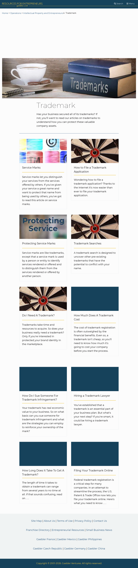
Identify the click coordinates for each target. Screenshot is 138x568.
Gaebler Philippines (90, 539)
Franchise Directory (38, 530)
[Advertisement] (69, 36)
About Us (49, 520)
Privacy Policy (83, 520)
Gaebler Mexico (66, 539)
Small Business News (99, 530)
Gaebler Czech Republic (47, 548)
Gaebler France (45, 539)
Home (5, 13)
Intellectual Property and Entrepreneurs (43, 13)
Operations (15, 13)
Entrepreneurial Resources (68, 530)
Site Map (36, 520)
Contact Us (100, 520)
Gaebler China (96, 548)
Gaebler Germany (75, 548)
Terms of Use (65, 520)
